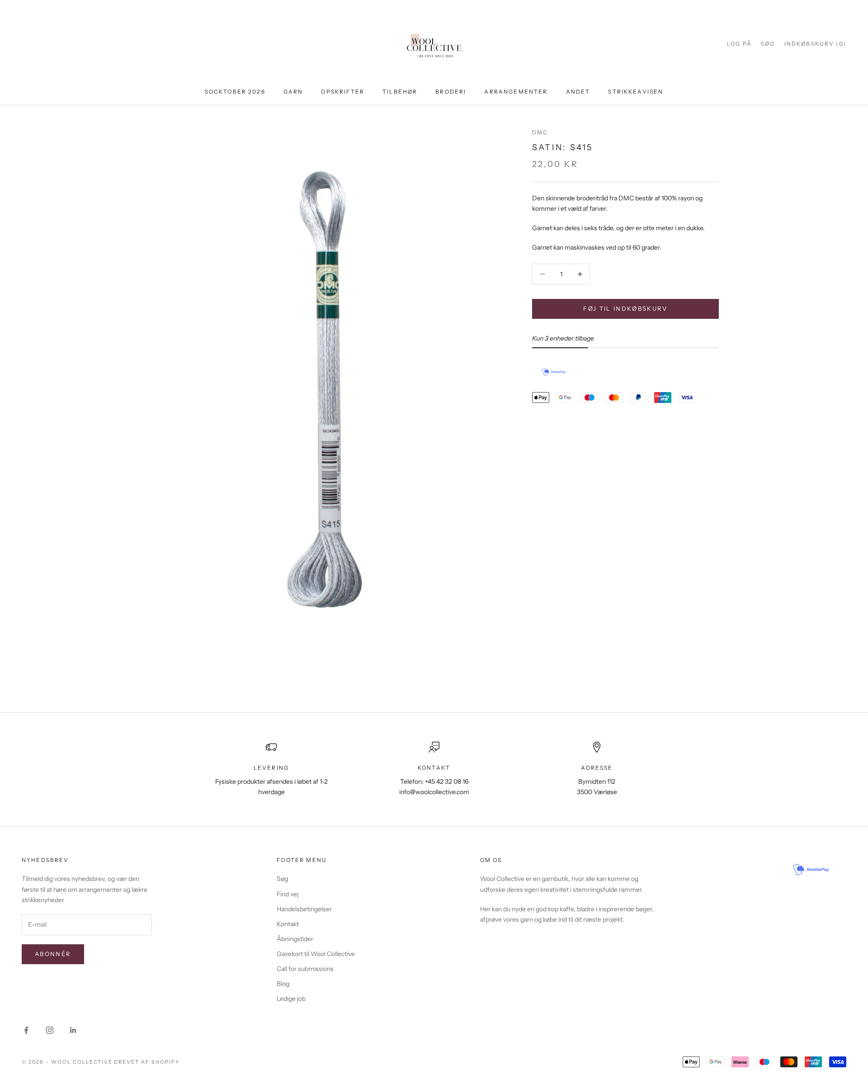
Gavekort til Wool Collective (316, 954)
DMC (540, 132)
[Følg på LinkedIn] (73, 1030)
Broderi (450, 91)
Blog (283, 984)
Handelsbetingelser (304, 909)
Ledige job (291, 998)
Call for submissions (305, 969)
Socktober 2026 (235, 91)
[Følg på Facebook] (26, 1030)
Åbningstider (295, 939)
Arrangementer (515, 91)
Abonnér (53, 953)
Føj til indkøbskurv (625, 308)
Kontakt (288, 924)
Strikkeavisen (635, 91)
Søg (282, 879)
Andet (578, 91)
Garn (293, 91)
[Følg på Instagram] (49, 1030)
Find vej (287, 894)
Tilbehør (399, 91)
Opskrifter (342, 91)
